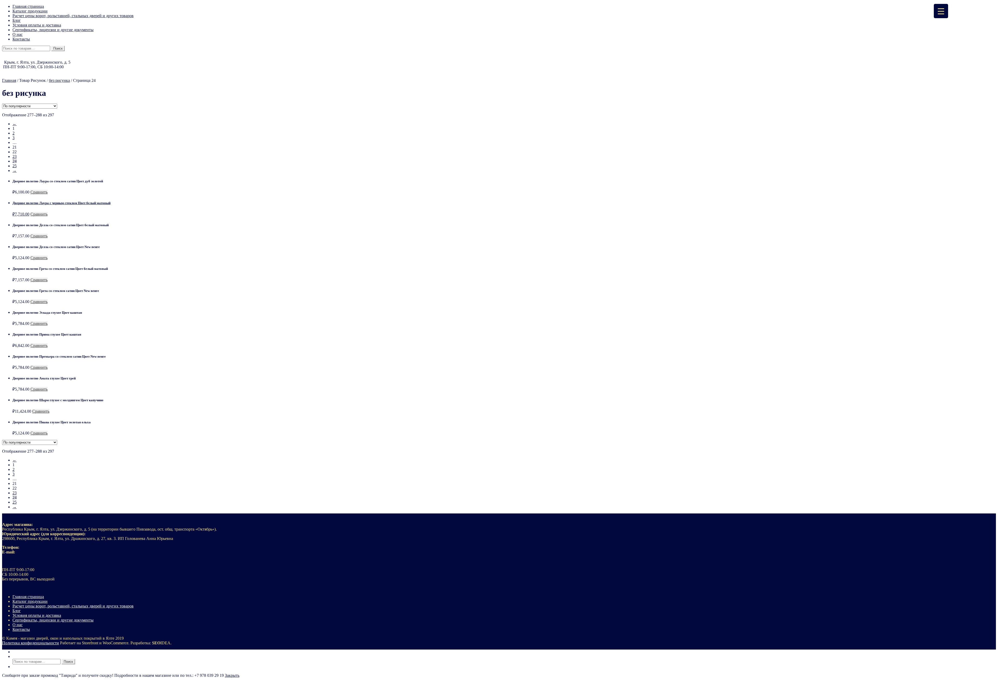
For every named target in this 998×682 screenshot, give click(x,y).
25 (14, 166)
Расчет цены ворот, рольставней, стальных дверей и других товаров (73, 16)
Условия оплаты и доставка (36, 25)
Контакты (21, 39)
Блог (16, 20)
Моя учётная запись (30, 652)
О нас (17, 34)
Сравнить (39, 192)
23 (14, 156)
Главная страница (28, 6)
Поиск (58, 48)
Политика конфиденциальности (30, 643)
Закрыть (232, 675)
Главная (9, 80)
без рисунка (59, 80)
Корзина (21, 666)
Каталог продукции (30, 11)
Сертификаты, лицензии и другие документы (53, 30)
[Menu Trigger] (941, 11)
